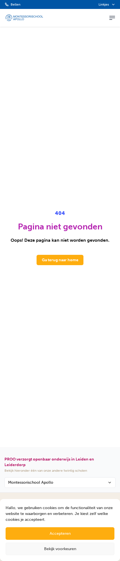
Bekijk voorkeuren (60, 548)
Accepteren (60, 533)
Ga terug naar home (60, 260)
